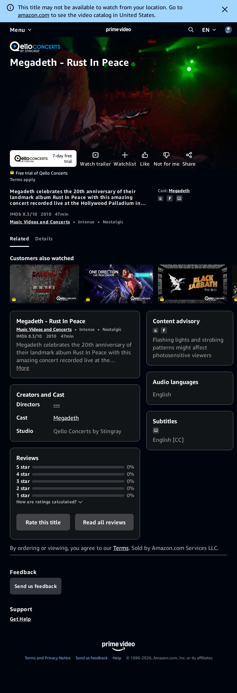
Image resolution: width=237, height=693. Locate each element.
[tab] (19, 238)
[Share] (189, 155)
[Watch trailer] (95, 155)
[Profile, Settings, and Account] (228, 29)
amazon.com (33, 14)
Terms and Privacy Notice (48, 657)
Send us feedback (92, 657)
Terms (121, 547)
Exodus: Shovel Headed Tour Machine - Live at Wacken (44, 283)
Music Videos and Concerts (40, 221)
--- (56, 404)
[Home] (118, 29)
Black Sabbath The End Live (192, 283)
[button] (49, 502)
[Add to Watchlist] (125, 155)
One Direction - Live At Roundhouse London (118, 283)
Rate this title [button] (43, 522)
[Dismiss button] (225, 9)
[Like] (145, 155)
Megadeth (179, 190)
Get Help (20, 619)
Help (117, 657)
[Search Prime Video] (191, 29)
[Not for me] (166, 155)
